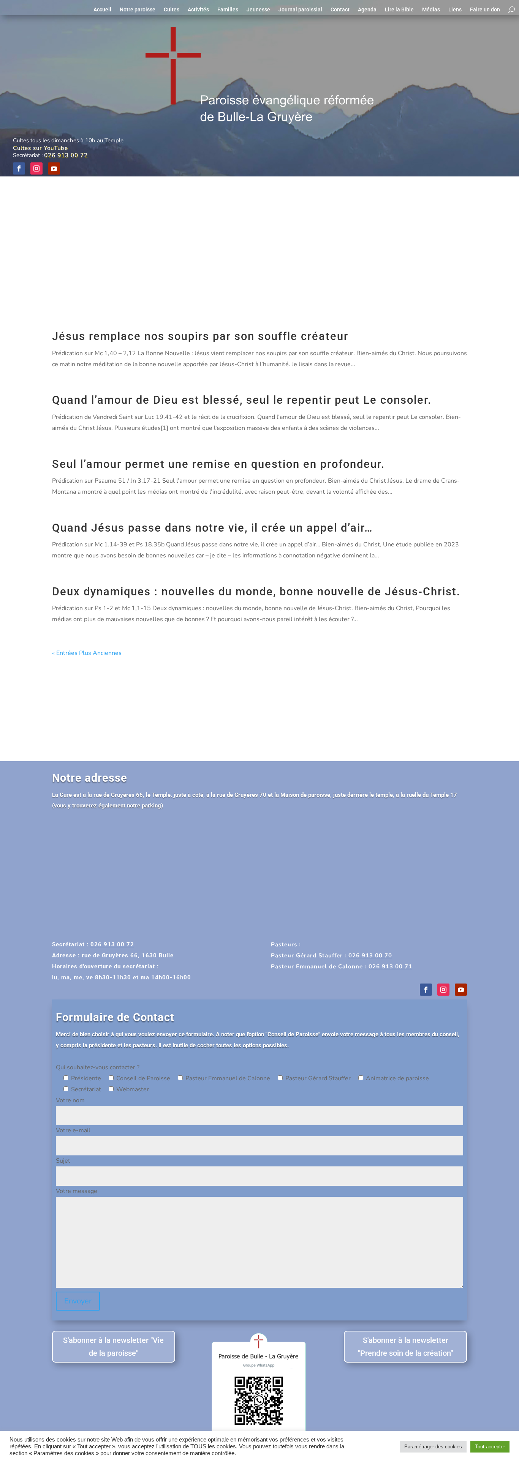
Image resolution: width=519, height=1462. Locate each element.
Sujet (63, 1161)
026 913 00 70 (370, 955)
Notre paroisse (137, 10)
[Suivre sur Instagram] (36, 168)
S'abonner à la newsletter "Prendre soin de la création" (405, 1347)
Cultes (171, 10)
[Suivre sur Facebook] (19, 168)
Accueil (102, 10)
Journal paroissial (300, 10)
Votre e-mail (73, 1130)
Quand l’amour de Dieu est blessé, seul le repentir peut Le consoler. (242, 399)
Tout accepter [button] (490, 1446)
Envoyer (78, 1301)
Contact (340, 10)
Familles (227, 10)
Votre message (76, 1191)
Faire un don (485, 10)
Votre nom (70, 1100)
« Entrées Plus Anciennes (87, 653)
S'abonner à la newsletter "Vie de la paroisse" (113, 1347)
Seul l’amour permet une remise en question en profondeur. (218, 464)
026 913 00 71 (390, 966)
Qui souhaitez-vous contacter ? (97, 1067)
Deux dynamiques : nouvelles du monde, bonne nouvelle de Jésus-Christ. (256, 591)
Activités (198, 10)
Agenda (367, 10)
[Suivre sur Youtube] (54, 168)
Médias (431, 10)
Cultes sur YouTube (40, 148)
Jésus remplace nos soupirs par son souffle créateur (200, 336)
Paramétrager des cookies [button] (433, 1446)
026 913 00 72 (66, 155)
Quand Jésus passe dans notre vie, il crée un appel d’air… (212, 527)
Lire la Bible (399, 10)
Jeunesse (258, 10)
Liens (455, 10)
